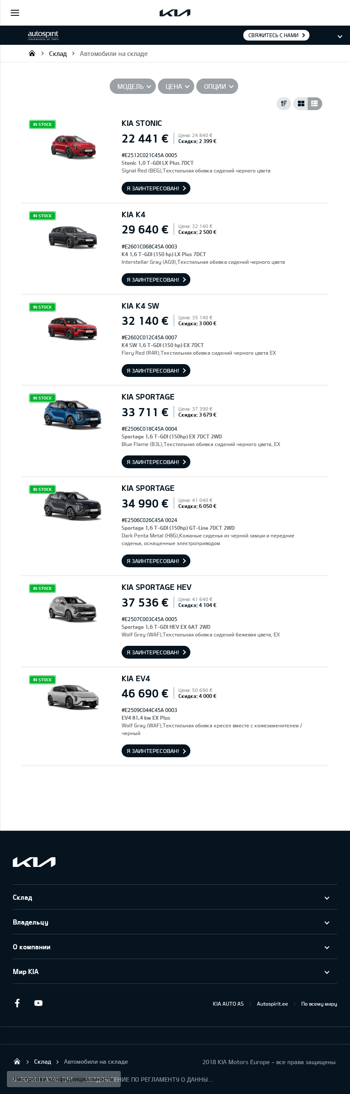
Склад (58, 53)
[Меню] (14, 12)
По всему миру (319, 1003)
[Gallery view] (300, 103)
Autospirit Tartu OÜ (32, 53)
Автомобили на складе (114, 53)
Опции (215, 86)
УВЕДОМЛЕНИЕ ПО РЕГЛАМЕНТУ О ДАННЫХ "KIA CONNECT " (150, 1079)
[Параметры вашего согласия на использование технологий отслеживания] (64, 1079)
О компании (31, 946)
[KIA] (175, 13)
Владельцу (30, 922)
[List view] (315, 103)
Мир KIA (25, 971)
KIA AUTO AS (228, 1003)
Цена (174, 86)
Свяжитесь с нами (273, 35)
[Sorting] (284, 103)
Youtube (38, 1003)
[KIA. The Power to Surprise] (34, 862)
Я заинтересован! (153, 188)
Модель (130, 86)
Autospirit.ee (272, 1003)
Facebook (17, 1003)
